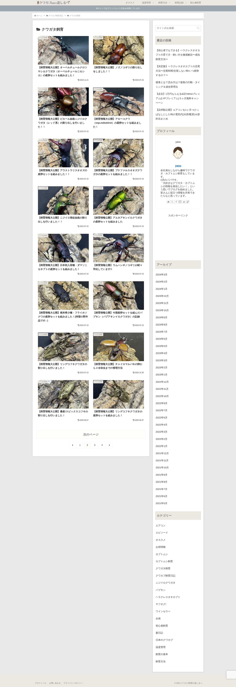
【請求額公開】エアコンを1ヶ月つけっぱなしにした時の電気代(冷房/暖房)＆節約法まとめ (178, 114)
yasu (178, 165)
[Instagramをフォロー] (180, 201)
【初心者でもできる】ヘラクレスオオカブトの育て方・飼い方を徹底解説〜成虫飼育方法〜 (178, 55)
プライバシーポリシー (73, 683)
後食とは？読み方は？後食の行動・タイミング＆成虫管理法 (178, 84)
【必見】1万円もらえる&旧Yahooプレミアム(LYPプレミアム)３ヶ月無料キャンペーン (178, 98)
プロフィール (40, 683)
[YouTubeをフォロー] (184, 201)
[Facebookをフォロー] (176, 201)
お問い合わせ (55, 683)
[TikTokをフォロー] (188, 201)
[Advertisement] (178, 237)
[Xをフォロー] (172, 201)
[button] (198, 28)
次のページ (91, 434)
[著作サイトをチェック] (168, 201)
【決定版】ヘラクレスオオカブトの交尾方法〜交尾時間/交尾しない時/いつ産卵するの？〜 (178, 71)
